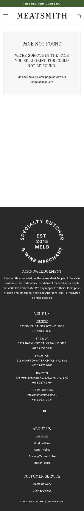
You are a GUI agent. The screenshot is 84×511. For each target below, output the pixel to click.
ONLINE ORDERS (42, 390)
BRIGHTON (42, 355)
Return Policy (42, 449)
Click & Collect (42, 490)
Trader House (42, 462)
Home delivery (42, 484)
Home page (44, 77)
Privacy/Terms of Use (42, 456)
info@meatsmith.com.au (42, 394)
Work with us (42, 443)
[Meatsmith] (42, 15)
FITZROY (42, 321)
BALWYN (42, 372)
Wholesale (42, 436)
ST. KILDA (42, 338)
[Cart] (78, 16)
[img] (37, 410)
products (47, 81)
